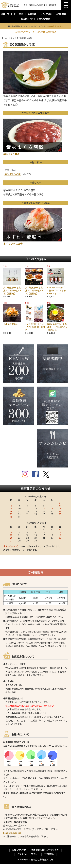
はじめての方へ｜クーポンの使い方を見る (35, 32)
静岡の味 (32, 14)
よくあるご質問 (43, 19)
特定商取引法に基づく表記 (45, 849)
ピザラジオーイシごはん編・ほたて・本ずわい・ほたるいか (57, 290)
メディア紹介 (46, 14)
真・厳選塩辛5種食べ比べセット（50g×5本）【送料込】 (13, 290)
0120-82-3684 (10, 829)
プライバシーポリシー (28, 854)
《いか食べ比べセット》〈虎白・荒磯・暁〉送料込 (35, 327)
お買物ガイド (27, 19)
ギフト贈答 (61, 14)
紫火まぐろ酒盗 (12, 174)
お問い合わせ (19, 849)
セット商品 (18, 14)
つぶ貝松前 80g (10, 324)
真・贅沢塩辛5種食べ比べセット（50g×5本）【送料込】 (35, 290)
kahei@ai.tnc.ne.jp (12, 832)
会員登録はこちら (56, 26)
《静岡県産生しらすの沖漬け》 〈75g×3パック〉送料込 (57, 327)
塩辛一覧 (5, 14)
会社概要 (49, 854)
